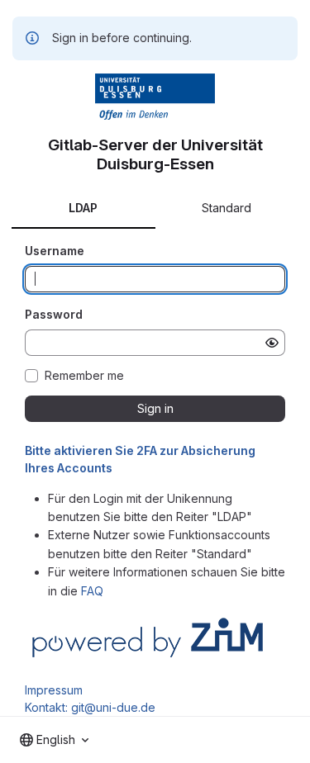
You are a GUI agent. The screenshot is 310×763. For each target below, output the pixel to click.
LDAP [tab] (83, 208)
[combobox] (54, 740)
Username (54, 251)
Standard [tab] (226, 208)
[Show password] (272, 342)
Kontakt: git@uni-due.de (90, 707)
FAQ (92, 591)
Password (54, 314)
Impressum (54, 690)
